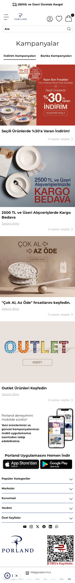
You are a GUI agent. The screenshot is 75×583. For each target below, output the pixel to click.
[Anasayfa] (20, 17)
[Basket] (68, 17)
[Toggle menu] (8, 17)
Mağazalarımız (41, 572)
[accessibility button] (7, 576)
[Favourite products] (59, 17)
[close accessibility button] (16, 576)
